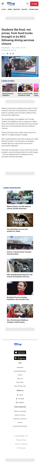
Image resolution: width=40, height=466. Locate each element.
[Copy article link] (13, 53)
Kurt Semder (6, 48)
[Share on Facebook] (7, 53)
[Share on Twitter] (10, 53)
